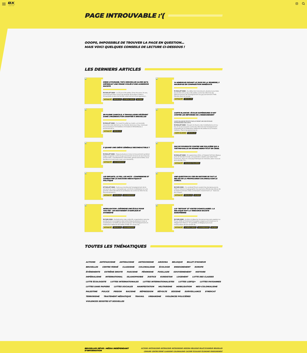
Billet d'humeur (206, 348)
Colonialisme (179, 351)
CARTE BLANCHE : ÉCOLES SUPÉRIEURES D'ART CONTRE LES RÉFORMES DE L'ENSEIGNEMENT (195, 114)
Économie (205, 351)
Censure (147, 351)
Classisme (168, 351)
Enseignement (216, 351)
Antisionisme (177, 348)
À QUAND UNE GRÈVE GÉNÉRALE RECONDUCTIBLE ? (126, 147)
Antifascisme (154, 348)
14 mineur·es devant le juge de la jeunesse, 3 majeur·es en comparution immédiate (196, 83)
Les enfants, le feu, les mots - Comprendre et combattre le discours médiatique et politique (126, 178)
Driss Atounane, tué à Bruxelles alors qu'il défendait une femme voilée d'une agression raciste (126, 84)
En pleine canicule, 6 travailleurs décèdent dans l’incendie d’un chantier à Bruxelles (125, 116)
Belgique (195, 348)
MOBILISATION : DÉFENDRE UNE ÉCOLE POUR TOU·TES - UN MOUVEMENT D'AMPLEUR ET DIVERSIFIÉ (123, 211)
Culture (189, 351)
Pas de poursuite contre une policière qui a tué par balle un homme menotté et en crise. (196, 147)
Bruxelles (218, 348)
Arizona (186, 348)
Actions (144, 348)
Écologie (197, 351)
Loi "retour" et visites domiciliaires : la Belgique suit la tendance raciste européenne (194, 211)
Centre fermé (157, 351)
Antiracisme (165, 348)
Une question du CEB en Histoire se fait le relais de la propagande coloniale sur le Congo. (195, 178)
